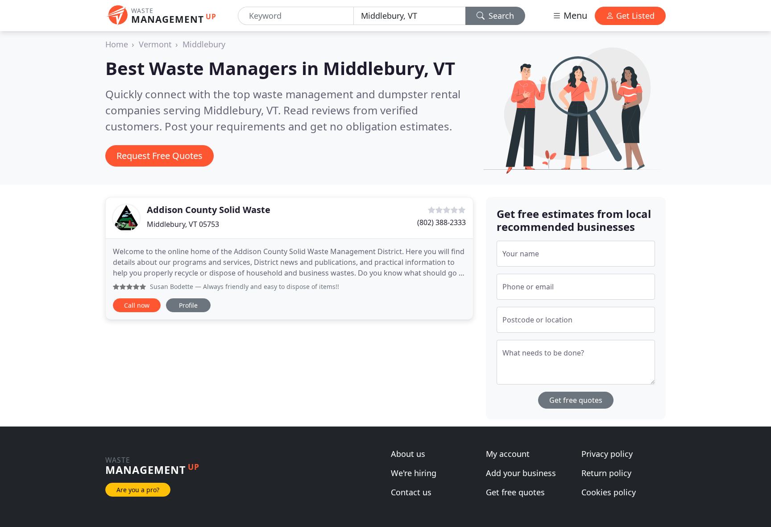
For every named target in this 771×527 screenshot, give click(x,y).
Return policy (606, 473)
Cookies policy (608, 492)
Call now (136, 305)
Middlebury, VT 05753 (183, 224)
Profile (188, 305)
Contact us (411, 492)
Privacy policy (607, 453)
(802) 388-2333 (441, 222)
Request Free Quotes (159, 156)
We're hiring (413, 473)
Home (116, 44)
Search (500, 15)
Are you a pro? (137, 489)
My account (508, 453)
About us (408, 453)
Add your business (521, 473)
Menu (574, 15)
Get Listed (634, 15)
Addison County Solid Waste (208, 210)
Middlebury (203, 44)
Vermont (155, 44)
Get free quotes (575, 400)
